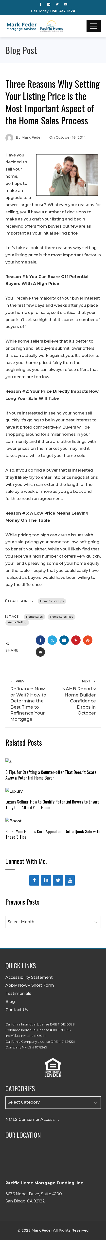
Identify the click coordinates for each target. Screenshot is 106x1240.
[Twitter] (58, 880)
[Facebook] (34, 880)
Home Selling (17, 622)
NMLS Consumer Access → (32, 1119)
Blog (10, 1001)
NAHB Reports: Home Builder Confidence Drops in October (79, 697)
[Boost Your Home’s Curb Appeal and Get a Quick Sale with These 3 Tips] (13, 820)
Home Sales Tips (61, 616)
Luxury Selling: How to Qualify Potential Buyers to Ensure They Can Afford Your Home (52, 804)
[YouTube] (70, 880)
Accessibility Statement (29, 977)
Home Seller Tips (52, 601)
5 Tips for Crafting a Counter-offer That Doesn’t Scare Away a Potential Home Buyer (50, 775)
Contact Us (16, 1009)
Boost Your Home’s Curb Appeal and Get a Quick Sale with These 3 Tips (52, 834)
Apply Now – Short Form (29, 985)
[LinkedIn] (46, 880)
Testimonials (18, 993)
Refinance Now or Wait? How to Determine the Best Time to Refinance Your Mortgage (28, 700)
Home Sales (34, 616)
